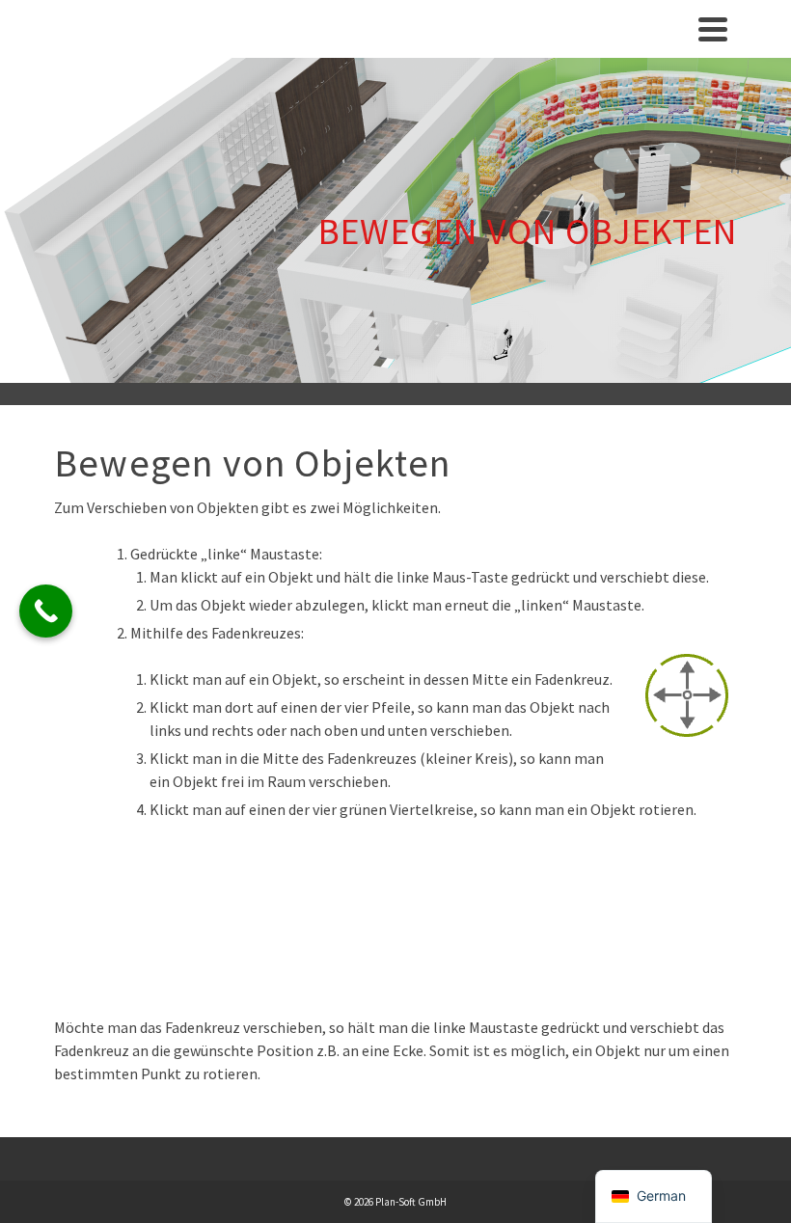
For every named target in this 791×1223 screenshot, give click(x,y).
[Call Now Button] (45, 611)
